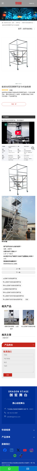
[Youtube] (25, 450)
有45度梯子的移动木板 (27, 326)
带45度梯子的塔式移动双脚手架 (12, 299)
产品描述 (6, 117)
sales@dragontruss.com (13, 417)
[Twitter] (18, 450)
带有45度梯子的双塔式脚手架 (12, 292)
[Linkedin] (11, 450)
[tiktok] (21, 455)
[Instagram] (31, 450)
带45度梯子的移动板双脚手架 (12, 282)
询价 (12, 104)
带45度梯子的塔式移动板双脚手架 (13, 296)
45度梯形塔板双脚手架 (10, 289)
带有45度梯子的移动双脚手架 (12, 285)
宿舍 (26, 299)
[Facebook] (5, 450)
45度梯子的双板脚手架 (10, 278)
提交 (8, 375)
